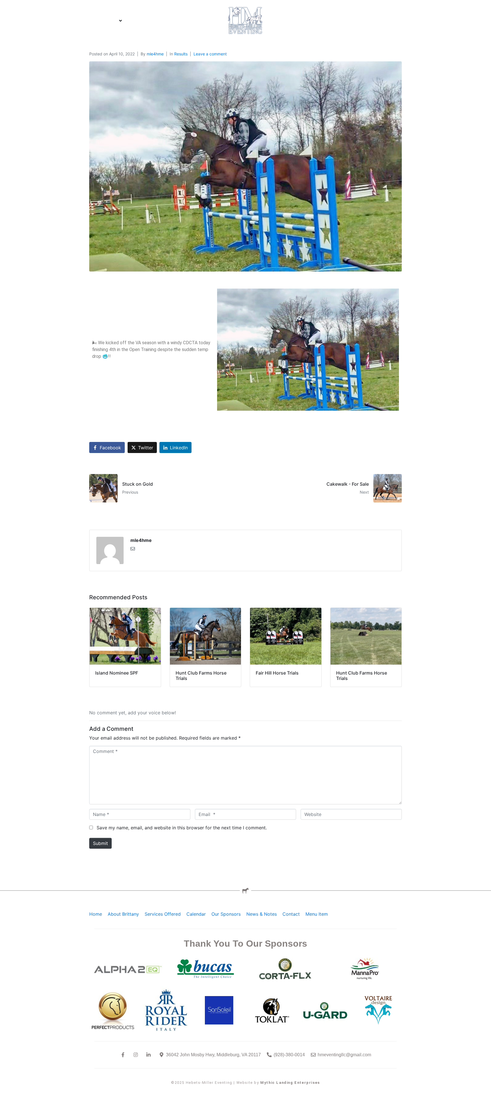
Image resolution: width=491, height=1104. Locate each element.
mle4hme (155, 53)
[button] (102, 21)
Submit (100, 843)
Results (181, 53)
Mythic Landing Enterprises (290, 1082)
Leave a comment (210, 53)
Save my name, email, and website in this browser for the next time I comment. (182, 827)
